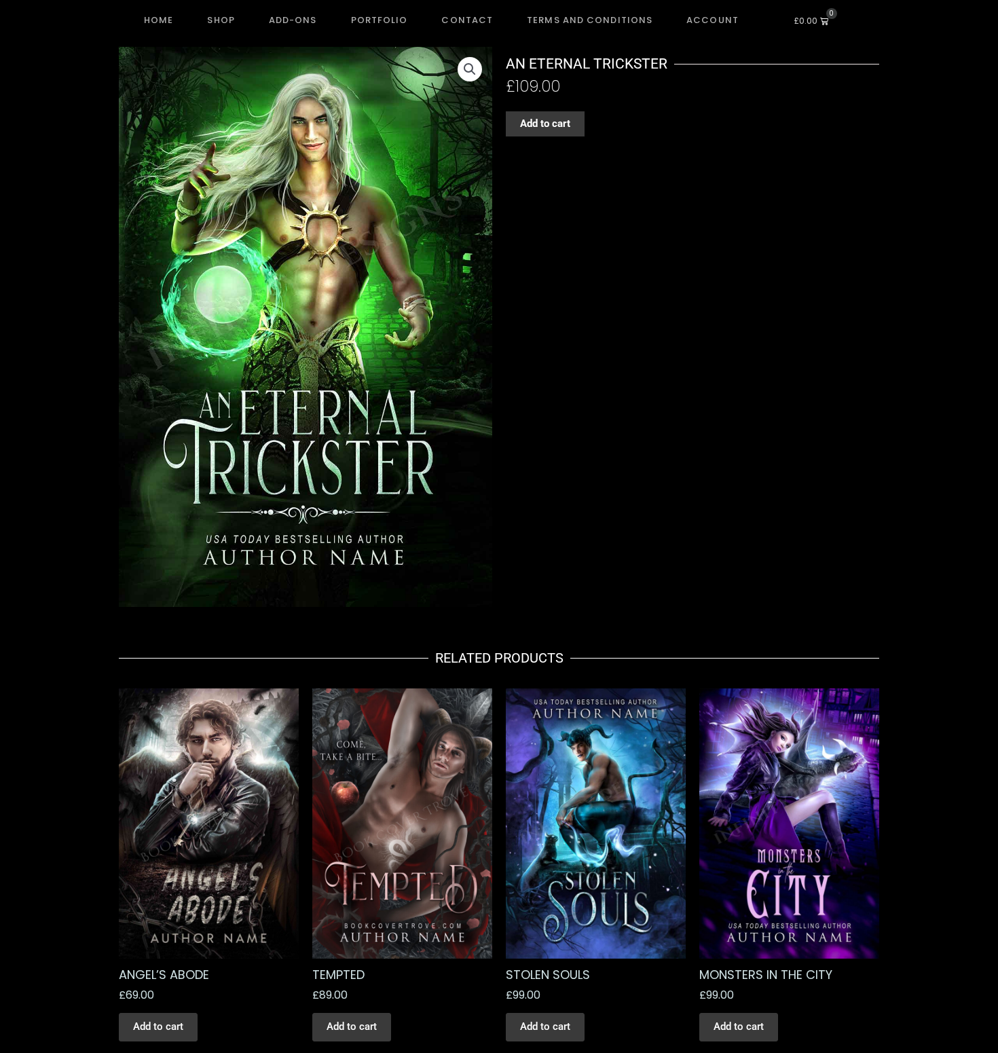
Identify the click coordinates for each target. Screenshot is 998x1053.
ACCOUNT (712, 20)
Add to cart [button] (158, 1026)
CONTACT (467, 20)
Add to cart (545, 123)
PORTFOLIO (379, 20)
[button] (470, 69)
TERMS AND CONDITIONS (589, 20)
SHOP (220, 20)
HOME (158, 20)
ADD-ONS (293, 20)
